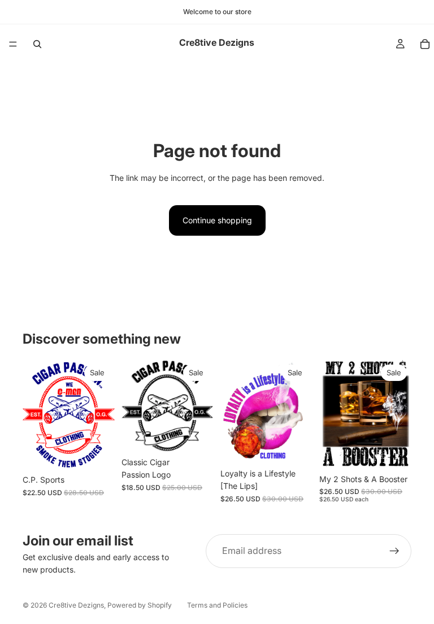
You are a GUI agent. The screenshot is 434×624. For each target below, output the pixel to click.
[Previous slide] (35, 414)
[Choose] (97, 452)
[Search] (37, 44)
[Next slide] (102, 414)
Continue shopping (217, 220)
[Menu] (13, 44)
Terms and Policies (217, 605)
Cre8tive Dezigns (76, 605)
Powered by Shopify (139, 605)
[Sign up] (394, 551)
